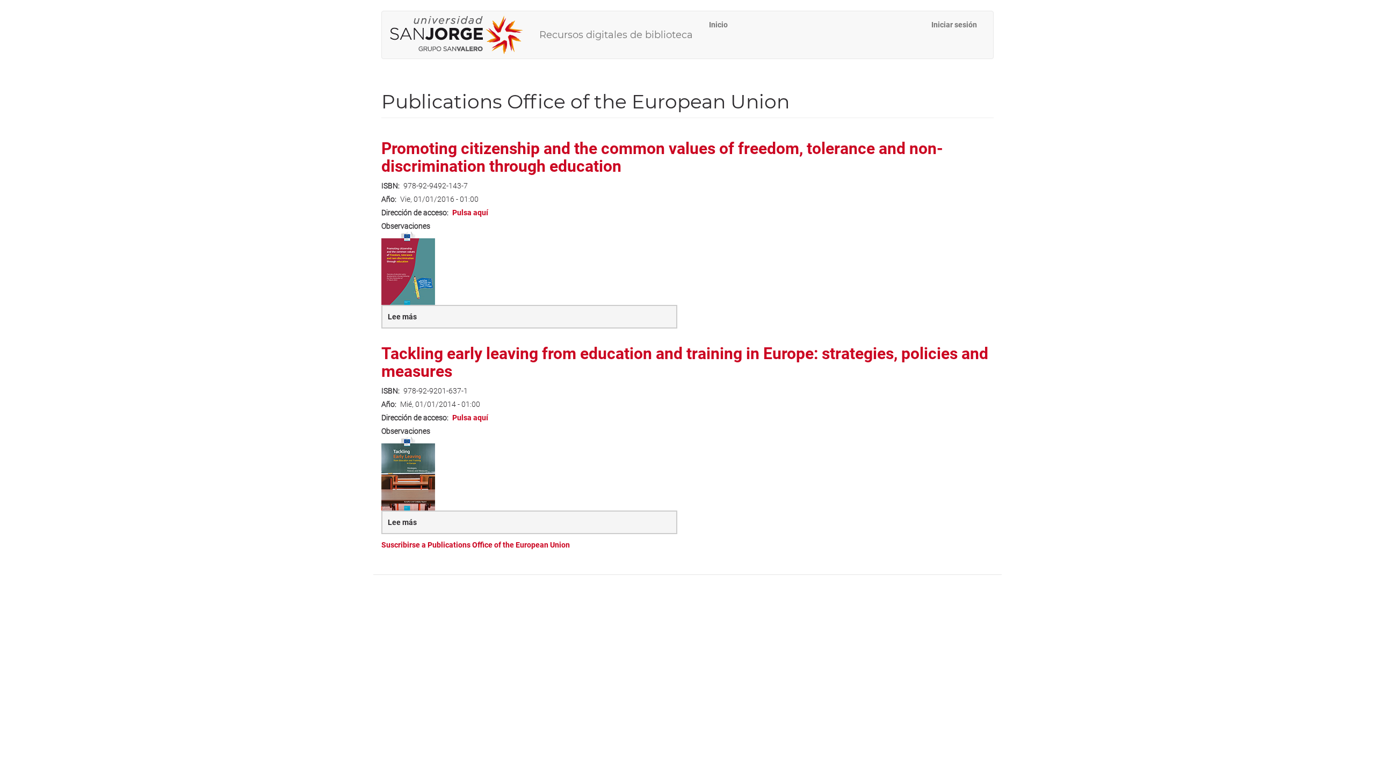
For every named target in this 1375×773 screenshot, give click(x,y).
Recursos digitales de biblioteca (616, 35)
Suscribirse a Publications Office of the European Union (475, 545)
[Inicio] (460, 35)
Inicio (718, 24)
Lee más (427, 320)
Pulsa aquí (470, 212)
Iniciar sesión (954, 24)
